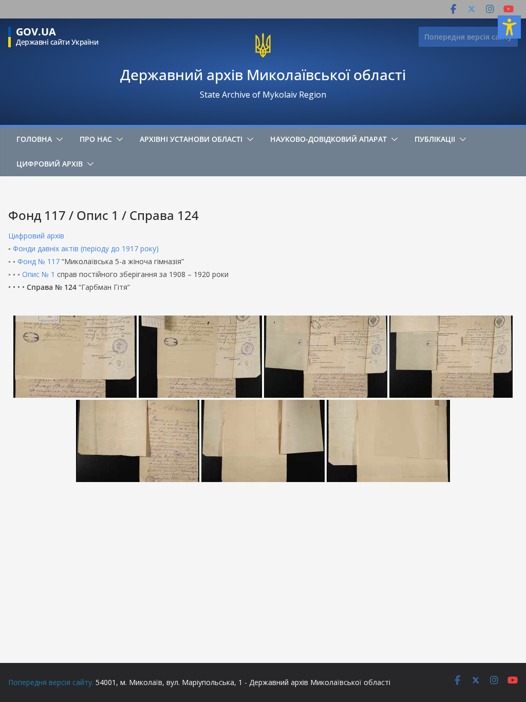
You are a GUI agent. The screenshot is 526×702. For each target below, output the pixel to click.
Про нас (96, 139)
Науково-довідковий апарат (328, 139)
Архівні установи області (191, 139)
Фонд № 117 (38, 261)
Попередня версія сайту (468, 37)
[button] (57, 139)
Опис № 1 (38, 274)
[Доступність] (509, 27)
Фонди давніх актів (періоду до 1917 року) (86, 248)
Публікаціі (435, 139)
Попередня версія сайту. (50, 682)
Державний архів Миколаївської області (263, 74)
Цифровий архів (49, 164)
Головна (34, 139)
